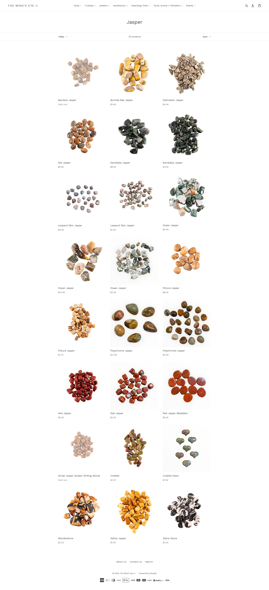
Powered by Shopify (148, 573)
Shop (77, 5)
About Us (121, 561)
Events (190, 5)
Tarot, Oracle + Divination (167, 5)
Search (149, 561)
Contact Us (136, 561)
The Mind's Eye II (23, 5)
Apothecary (119, 5)
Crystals (89, 5)
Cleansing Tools (140, 5)
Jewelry (103, 5)
